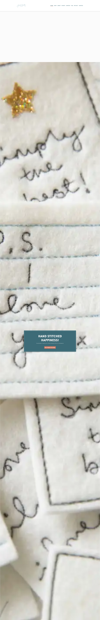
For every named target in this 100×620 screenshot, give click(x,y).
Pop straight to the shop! (50, 347)
